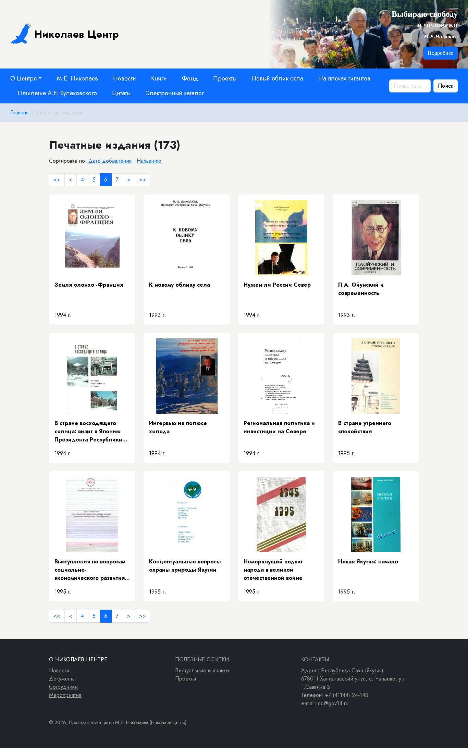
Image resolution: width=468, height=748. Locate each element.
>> (142, 180)
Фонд (190, 78)
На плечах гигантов (344, 78)
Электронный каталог (175, 93)
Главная (19, 112)
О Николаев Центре (78, 659)
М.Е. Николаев (77, 78)
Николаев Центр (76, 34)
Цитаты (121, 93)
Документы (62, 679)
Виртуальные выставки (202, 670)
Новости (124, 78)
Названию (149, 161)
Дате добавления (110, 161)
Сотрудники (63, 687)
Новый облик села (277, 78)
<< (56, 180)
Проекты (224, 78)
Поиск (445, 86)
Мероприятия (65, 695)
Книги (159, 78)
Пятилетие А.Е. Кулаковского (57, 93)
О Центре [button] (23, 78)
